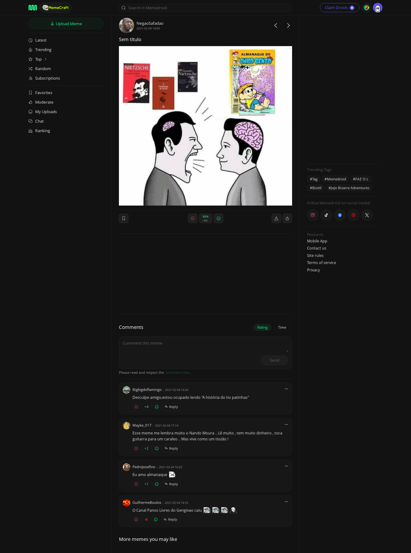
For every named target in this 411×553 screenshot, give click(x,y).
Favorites (43, 92)
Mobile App (317, 241)
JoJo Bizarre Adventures (350, 187)
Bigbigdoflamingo (147, 389)
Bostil (317, 187)
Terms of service (321, 262)
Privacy (313, 270)
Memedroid (336, 179)
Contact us (316, 248)
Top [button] (39, 59)
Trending (43, 49)
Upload (68, 23)
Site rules (315, 255)
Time (282, 327)
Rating (262, 327)
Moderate (44, 102)
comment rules (177, 372)
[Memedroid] (33, 7)
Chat (39, 121)
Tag (315, 179)
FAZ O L (361, 179)
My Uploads (46, 111)
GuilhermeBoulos (147, 502)
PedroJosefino (144, 466)
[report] (276, 218)
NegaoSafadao (150, 23)
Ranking (42, 130)
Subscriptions (47, 78)
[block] (287, 218)
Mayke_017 (142, 425)
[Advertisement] (342, 89)
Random (43, 68)
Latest (41, 40)
